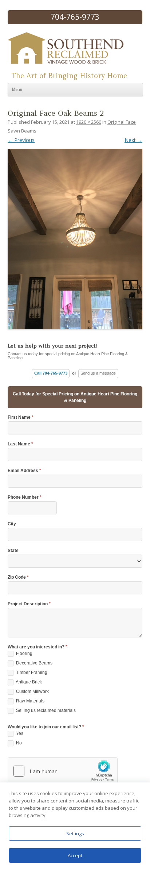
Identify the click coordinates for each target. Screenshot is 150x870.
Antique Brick (28, 682)
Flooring (23, 653)
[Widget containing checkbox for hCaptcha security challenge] (63, 771)
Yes (19, 733)
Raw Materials (29, 701)
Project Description (29, 604)
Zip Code (18, 577)
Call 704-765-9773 (50, 373)
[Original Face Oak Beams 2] (75, 236)
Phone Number (25, 497)
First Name (20, 417)
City (12, 524)
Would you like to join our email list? (46, 727)
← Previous (21, 140)
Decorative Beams (33, 663)
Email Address (24, 470)
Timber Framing (31, 672)
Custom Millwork (32, 691)
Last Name (20, 444)
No (18, 743)
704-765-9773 (75, 17)
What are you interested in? (37, 647)
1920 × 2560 (88, 122)
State (13, 550)
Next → (133, 140)
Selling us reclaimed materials (45, 710)
